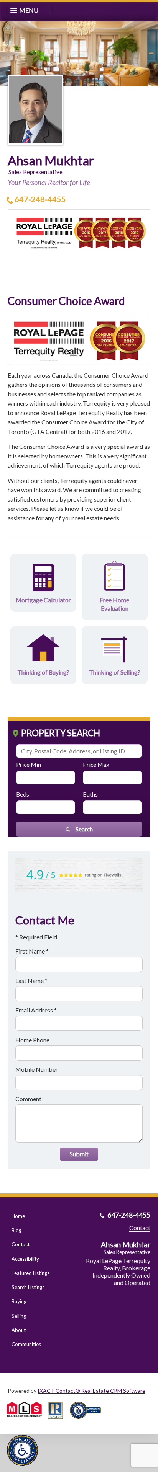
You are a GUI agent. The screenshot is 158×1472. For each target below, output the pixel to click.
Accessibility (25, 1259)
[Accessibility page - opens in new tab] (88, 1421)
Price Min (28, 764)
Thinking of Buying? (43, 672)
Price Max (96, 764)
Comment (28, 1098)
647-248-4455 (40, 199)
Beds (22, 794)
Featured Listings (30, 1273)
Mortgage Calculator (43, 599)
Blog (16, 1230)
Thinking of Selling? (114, 672)
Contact (21, 1244)
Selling (19, 1316)
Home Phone (32, 1039)
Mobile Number (36, 1069)
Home (18, 1216)
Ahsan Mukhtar (51, 160)
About (19, 1330)
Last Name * (31, 980)
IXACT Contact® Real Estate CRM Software (91, 1390)
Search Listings (28, 1287)
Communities (26, 1344)
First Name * (32, 951)
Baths (90, 794)
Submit (79, 1153)
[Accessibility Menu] (22, 1450)
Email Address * (36, 1010)
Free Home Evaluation (114, 604)
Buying (19, 1301)
